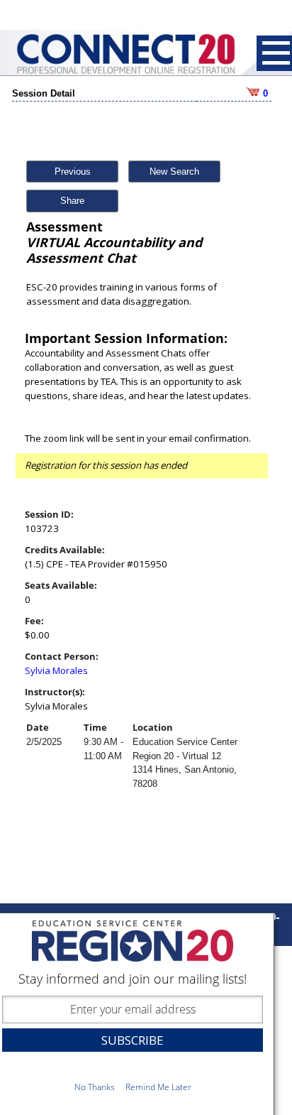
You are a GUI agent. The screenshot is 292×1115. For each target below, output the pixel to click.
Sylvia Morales (56, 670)
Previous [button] (73, 171)
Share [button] (72, 200)
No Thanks (94, 1087)
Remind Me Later (158, 1087)
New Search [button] (174, 171)
